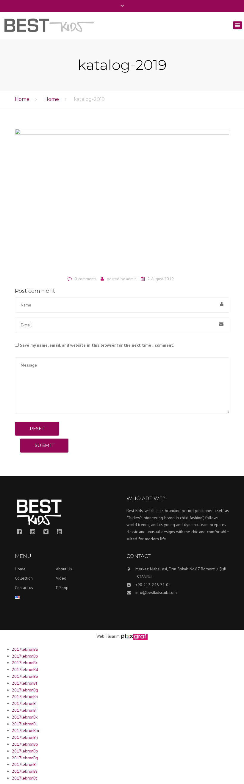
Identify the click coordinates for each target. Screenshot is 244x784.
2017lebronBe (25, 676)
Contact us (24, 587)
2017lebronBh (25, 696)
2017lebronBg (25, 690)
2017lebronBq (25, 757)
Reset (37, 428)
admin (131, 278)
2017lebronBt (24, 778)
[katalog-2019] (122, 200)
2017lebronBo (25, 744)
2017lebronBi (24, 703)
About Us (64, 569)
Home (22, 99)
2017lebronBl (24, 724)
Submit (44, 445)
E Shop (62, 587)
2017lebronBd (25, 669)
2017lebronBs (24, 771)
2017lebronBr (24, 764)
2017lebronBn (25, 737)
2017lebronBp (25, 751)
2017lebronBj (24, 710)
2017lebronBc (24, 662)
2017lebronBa (25, 649)
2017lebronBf (24, 683)
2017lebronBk (24, 717)
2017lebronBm (25, 730)
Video (61, 578)
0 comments (85, 278)
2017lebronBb (25, 656)
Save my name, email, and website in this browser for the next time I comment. (97, 345)
